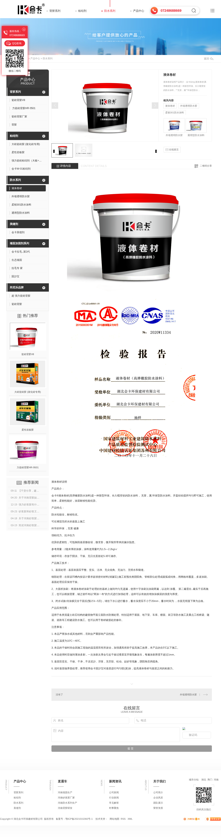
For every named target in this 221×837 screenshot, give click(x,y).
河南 (216, 779)
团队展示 (158, 802)
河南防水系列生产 (67, 802)
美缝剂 (14, 223)
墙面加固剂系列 (19, 243)
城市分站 (194, 779)
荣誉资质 (158, 808)
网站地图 (114, 818)
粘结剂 (82, 10)
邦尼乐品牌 (17, 287)
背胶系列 (54, 10)
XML (130, 818)
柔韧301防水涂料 (174, 112)
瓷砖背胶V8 (27, 354)
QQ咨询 (16, 43)
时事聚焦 (114, 808)
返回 (206, 58)
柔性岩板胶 (28, 429)
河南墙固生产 (65, 792)
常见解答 (114, 802)
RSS (123, 818)
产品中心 (138, 10)
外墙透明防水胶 (188, 105)
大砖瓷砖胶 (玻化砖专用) (27, 391)
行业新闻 (114, 797)
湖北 (203, 779)
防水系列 (109, 10)
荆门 (210, 779)
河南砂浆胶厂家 (66, 797)
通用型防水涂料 (196, 135)
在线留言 (173, 149)
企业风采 (158, 797)
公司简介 (158, 792)
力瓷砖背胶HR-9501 (28, 467)
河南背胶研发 (65, 808)
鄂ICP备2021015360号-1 (79, 818)
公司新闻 (114, 792)
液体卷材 (170, 105)
